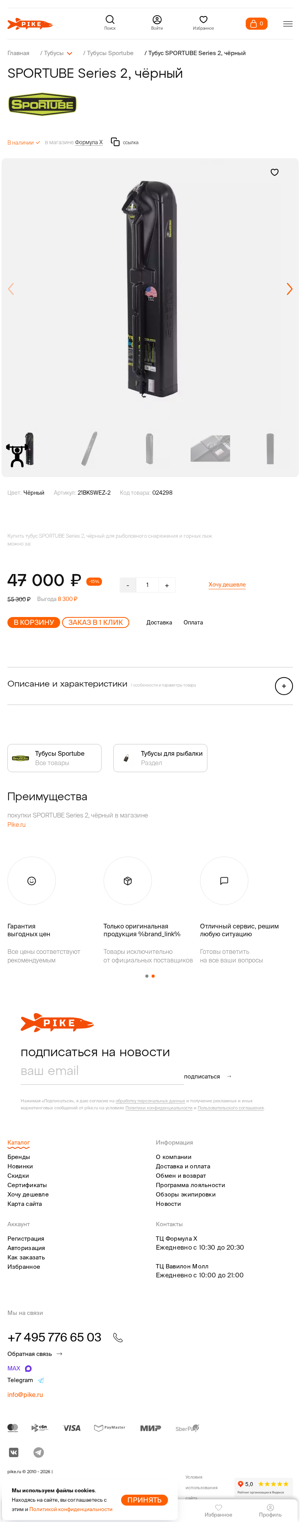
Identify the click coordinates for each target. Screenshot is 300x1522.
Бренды (18, 1157)
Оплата (193, 622)
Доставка (159, 622)
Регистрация (26, 1238)
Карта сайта (24, 1203)
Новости (168, 1203)
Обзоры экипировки (186, 1194)
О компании (173, 1157)
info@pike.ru (25, 1394)
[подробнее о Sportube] (150, 104)
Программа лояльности (190, 1185)
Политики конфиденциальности (159, 1107)
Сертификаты (27, 1185)
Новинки (20, 1166)
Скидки (18, 1175)
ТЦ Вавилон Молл (182, 1266)
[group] (150, 289)
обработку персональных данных (150, 1100)
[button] (289, 289)
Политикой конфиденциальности (70, 1509)
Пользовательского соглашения (231, 1107)
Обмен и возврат (181, 1175)
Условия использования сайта (202, 1488)
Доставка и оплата (183, 1166)
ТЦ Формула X (177, 1238)
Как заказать (26, 1257)
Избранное (24, 1266)
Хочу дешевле (227, 584)
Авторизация (26, 1248)
